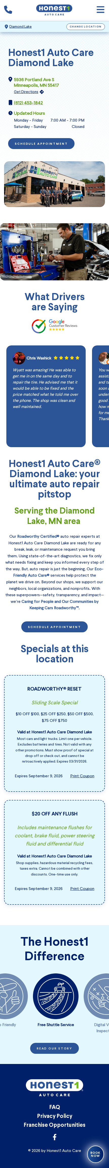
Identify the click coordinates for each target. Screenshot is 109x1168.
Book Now (95, 1154)
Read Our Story (54, 1048)
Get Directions (26, 91)
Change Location (86, 27)
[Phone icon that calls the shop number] (8, 11)
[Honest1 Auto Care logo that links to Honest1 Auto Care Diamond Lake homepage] (54, 10)
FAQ (54, 1107)
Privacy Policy (54, 1116)
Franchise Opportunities (54, 1125)
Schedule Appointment (41, 143)
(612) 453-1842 (28, 103)
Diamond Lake (20, 26)
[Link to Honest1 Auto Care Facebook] (54, 1138)
